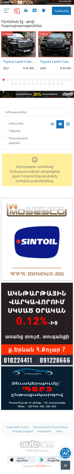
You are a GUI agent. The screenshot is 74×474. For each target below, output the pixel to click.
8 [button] (33, 79)
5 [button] (20, 79)
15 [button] (62, 79)
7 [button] (29, 79)
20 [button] (20, 84)
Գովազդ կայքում (22, 431)
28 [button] (54, 84)
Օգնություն (44, 431)
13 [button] (54, 79)
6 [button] (24, 79)
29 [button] (58, 84)
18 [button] (12, 84)
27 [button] (49, 84)
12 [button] (49, 79)
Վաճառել (61, 11)
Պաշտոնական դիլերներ (18, 140)
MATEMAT (41, 465)
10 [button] (41, 79)
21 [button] (24, 84)
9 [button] (37, 79)
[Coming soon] (52, 462)
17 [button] (70, 79)
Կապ (59, 431)
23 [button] (33, 84)
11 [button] (45, 79)
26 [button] (45, 84)
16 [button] (66, 79)
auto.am (17, 11)
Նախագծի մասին (17, 427)
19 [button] (16, 84)
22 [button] (29, 84)
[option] (18, 53)
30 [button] (62, 84)
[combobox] (37, 112)
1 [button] (3, 79)
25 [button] (41, 84)
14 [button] (58, 79)
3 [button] (12, 79)
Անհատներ (16, 123)
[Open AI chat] (65, 453)
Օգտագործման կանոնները (50, 427)
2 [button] (8, 79)
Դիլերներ (14, 131)
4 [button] (16, 79)
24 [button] (37, 84)
